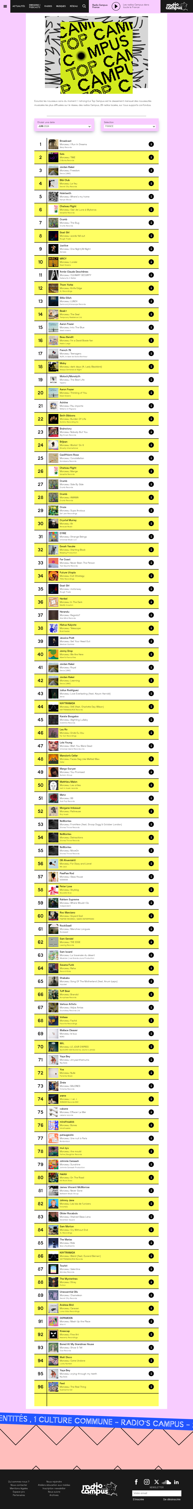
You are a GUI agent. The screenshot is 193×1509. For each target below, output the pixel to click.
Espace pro (19, 1492)
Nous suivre (54, 1492)
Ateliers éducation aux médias (54, 1485)
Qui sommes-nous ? (18, 1482)
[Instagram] (146, 1482)
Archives (54, 1495)
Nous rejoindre (54, 1482)
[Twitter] (156, 1482)
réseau (74, 6)
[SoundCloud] (166, 1482)
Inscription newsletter (54, 1489)
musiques (61, 6)
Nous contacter (19, 1485)
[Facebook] (136, 1482)
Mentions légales (19, 1489)
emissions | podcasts (34, 6)
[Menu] (5, 6)
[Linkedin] (176, 1482)
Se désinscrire (172, 1499)
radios (48, 6)
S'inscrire (138, 1499)
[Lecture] (116, 6)
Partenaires (19, 1495)
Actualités (18, 6)
